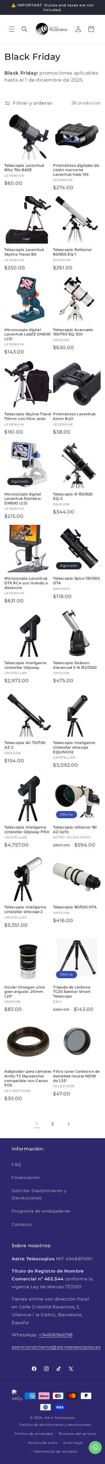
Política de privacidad (33, 1434)
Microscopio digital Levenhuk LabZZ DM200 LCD (27, 334)
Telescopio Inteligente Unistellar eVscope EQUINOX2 (74, 747)
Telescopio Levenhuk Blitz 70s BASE (24, 167)
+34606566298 (56, 1335)
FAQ (16, 1164)
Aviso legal (73, 1443)
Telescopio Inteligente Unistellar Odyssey (25, 665)
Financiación (26, 1177)
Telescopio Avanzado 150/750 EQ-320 (73, 332)
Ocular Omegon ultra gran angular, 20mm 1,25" (24, 991)
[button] (11, 29)
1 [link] (37, 1124)
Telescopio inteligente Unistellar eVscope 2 (25, 909)
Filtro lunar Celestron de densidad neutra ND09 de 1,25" (76, 1076)
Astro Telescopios (59, 1418)
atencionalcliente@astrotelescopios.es (56, 1347)
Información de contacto (55, 1451)
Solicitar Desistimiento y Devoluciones (39, 1194)
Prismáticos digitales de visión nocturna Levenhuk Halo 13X (76, 170)
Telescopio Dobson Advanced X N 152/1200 (75, 665)
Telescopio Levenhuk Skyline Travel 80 (24, 251)
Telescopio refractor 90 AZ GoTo (75, 829)
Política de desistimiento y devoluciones (55, 1425)
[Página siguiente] (68, 1124)
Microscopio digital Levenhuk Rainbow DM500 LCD (22, 498)
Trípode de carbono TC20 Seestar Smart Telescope (72, 991)
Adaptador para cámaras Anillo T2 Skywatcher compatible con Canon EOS (27, 1078)
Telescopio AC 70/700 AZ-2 (25, 744)
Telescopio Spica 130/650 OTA (76, 580)
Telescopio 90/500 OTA (75, 907)
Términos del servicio (77, 1434)
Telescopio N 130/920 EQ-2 (73, 496)
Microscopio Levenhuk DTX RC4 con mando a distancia (26, 583)
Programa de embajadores (41, 1211)
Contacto (22, 1224)
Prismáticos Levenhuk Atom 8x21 (74, 416)
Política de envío (43, 1443)
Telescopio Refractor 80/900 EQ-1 (72, 251)
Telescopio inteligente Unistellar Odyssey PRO (26, 829)
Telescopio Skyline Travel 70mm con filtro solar (27, 416)
